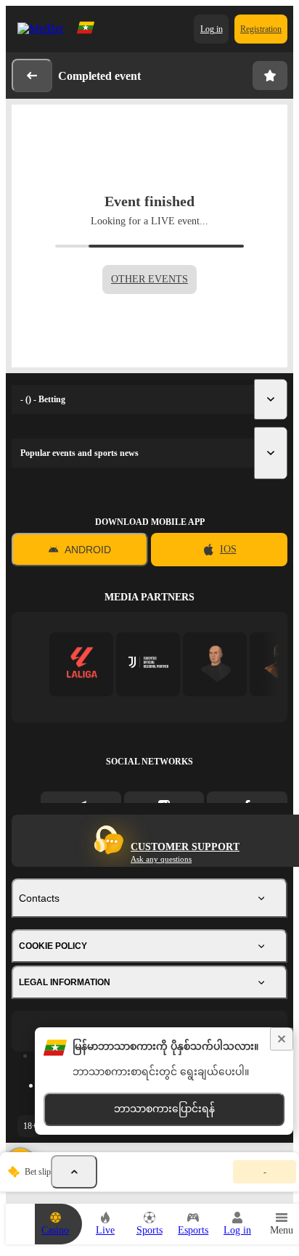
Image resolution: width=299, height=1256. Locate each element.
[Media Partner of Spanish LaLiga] (82, 664)
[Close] (281, 1039)
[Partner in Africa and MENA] (148, 664)
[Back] (32, 75)
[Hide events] (74, 1171)
